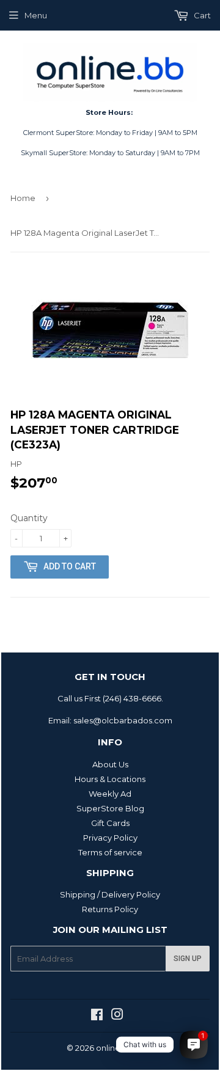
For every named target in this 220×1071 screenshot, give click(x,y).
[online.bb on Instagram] (117, 1016)
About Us (110, 764)
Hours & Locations (110, 779)
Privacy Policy (110, 838)
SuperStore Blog (110, 808)
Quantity (29, 518)
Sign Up (188, 958)
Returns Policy (110, 909)
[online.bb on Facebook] (96, 1016)
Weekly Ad (110, 794)
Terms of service (110, 852)
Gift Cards (110, 823)
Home (22, 198)
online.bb (114, 1048)
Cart (201, 15)
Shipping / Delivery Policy (110, 894)
